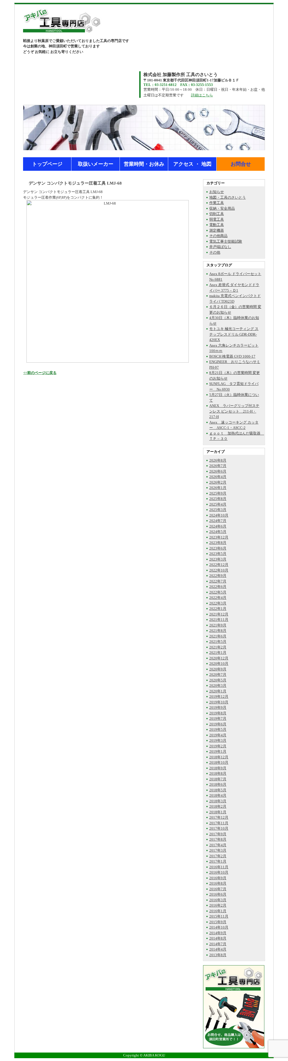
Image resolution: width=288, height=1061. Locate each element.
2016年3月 (217, 900)
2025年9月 (217, 493)
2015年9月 (217, 922)
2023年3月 (217, 559)
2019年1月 (217, 751)
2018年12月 (218, 757)
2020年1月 (217, 691)
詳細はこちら (202, 95)
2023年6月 (217, 548)
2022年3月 (217, 603)
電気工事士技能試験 (225, 241)
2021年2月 (217, 647)
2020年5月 (217, 680)
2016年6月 (217, 894)
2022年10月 (218, 570)
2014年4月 (217, 949)
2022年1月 (217, 608)
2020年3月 (217, 685)
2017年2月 (217, 856)
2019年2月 (217, 746)
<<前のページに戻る (40, 373)
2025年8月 (217, 499)
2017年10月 (218, 828)
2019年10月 (218, 702)
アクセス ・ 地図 (192, 164)
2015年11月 (218, 916)
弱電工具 (216, 219)
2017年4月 (217, 845)
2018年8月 (217, 773)
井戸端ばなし (220, 247)
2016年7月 (217, 889)
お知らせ (216, 192)
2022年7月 (217, 581)
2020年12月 (218, 658)
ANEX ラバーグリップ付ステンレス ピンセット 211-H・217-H (234, 411)
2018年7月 (217, 779)
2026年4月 (217, 477)
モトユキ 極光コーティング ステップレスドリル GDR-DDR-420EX (233, 334)
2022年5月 (217, 592)
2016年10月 (218, 872)
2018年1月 (217, 812)
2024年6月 (217, 526)
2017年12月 (218, 817)
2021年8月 (217, 630)
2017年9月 (217, 834)
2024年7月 (217, 521)
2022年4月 (217, 597)
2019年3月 (217, 740)
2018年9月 (217, 768)
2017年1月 (217, 861)
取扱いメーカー (95, 164)
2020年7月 (217, 674)
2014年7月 (217, 944)
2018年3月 (217, 801)
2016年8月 (217, 883)
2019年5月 (217, 729)
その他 (214, 252)
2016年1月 (217, 911)
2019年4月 (217, 735)
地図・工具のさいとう (227, 197)
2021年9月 (217, 625)
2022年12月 (218, 564)
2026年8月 (217, 460)
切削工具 (216, 214)
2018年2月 (217, 806)
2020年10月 (218, 663)
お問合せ (241, 164)
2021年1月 (217, 652)
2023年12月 (218, 537)
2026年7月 (217, 466)
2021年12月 (218, 614)
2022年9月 (217, 575)
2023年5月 (217, 553)
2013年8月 (217, 955)
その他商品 (218, 236)
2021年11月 (218, 619)
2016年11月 (218, 867)
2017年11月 (218, 823)
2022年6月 (217, 586)
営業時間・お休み (144, 164)
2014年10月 (218, 927)
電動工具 (216, 225)
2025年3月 (217, 510)
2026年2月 (217, 482)
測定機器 (216, 230)
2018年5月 (217, 790)
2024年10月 (218, 515)
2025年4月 (217, 504)
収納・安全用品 (222, 208)
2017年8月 (217, 839)
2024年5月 (217, 532)
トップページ (47, 164)
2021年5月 (217, 641)
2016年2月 (217, 905)
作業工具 (216, 203)
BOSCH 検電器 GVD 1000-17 (232, 356)
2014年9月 (217, 933)
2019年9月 (217, 707)
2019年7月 (217, 718)
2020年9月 (217, 669)
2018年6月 (217, 784)
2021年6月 (217, 636)
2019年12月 (218, 696)
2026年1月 (217, 488)
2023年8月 (217, 543)
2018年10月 (218, 762)
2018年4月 (217, 795)
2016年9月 (217, 878)
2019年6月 (217, 724)
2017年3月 (217, 850)
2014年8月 (217, 938)
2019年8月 (217, 713)
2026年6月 (217, 471)
